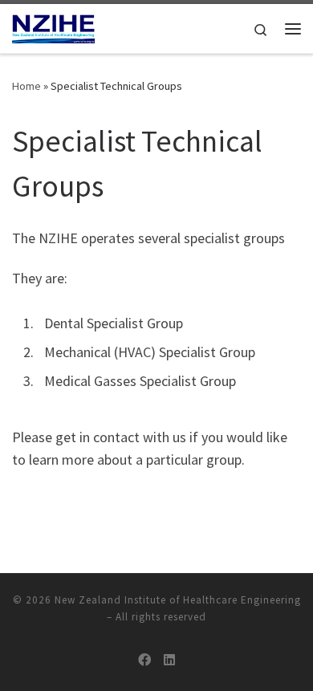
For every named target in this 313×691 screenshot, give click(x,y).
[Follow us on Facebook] (144, 660)
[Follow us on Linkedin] (169, 660)
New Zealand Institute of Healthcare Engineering (178, 600)
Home (26, 86)
